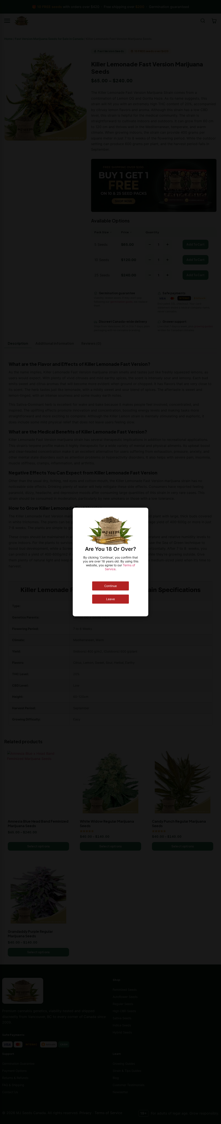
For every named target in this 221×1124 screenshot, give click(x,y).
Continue (110, 586)
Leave (110, 599)
